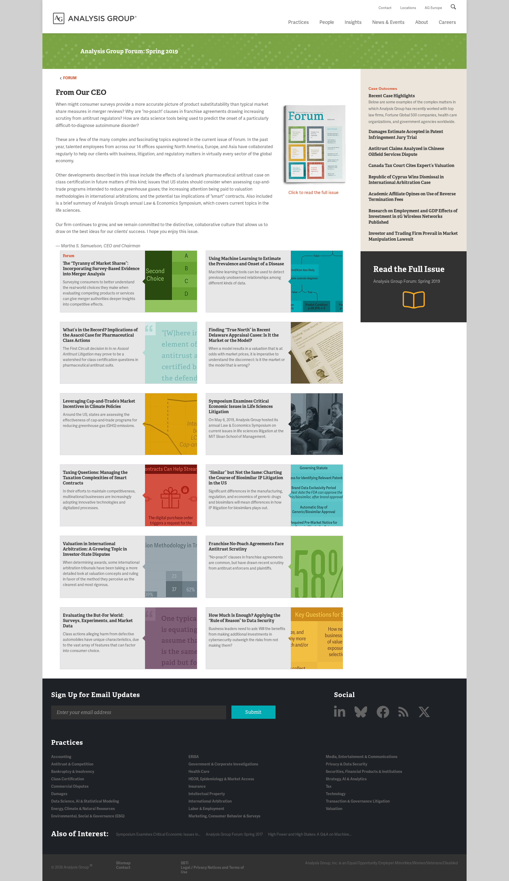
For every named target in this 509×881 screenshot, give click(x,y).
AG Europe (433, 8)
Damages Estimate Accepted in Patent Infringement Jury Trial (405, 134)
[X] (424, 712)
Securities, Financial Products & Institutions (364, 771)
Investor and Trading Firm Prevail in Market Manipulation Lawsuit (413, 236)
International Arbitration (210, 801)
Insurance (197, 786)
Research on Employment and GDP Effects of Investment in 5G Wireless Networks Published (413, 216)
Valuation (334, 809)
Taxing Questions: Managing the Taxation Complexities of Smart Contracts (95, 478)
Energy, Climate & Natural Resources (83, 809)
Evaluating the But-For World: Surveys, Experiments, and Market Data (98, 621)
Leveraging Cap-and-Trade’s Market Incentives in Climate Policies (99, 403)
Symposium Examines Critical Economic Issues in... (158, 834)
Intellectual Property (206, 794)
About (421, 22)
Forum (70, 78)
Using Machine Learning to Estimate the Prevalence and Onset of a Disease (246, 261)
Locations (408, 8)
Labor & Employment (206, 809)
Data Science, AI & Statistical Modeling (85, 801)
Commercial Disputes (70, 786)
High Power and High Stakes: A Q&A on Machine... (310, 834)
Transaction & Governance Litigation (358, 801)
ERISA (193, 757)
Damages (59, 794)
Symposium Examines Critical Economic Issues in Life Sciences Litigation (241, 406)
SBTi (184, 863)
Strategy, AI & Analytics (346, 779)
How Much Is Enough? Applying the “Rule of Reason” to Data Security (244, 618)
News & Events (388, 22)
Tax (328, 786)
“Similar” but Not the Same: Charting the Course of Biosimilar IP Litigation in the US (246, 478)
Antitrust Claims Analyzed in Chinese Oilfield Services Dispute (406, 151)
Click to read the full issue (313, 192)
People (326, 22)
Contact (385, 8)
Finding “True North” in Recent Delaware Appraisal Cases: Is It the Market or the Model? (244, 335)
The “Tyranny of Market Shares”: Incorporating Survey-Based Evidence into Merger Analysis (101, 269)
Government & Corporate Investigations (223, 764)
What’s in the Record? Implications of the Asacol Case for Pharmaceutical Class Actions (100, 335)
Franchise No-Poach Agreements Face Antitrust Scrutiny (246, 546)
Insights (353, 22)
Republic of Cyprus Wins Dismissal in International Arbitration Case (406, 179)
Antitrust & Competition (72, 764)
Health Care (198, 771)
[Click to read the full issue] (313, 145)
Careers (447, 22)
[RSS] (404, 712)
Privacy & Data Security (346, 764)
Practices (298, 22)
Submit (253, 712)
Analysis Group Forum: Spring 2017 (234, 834)
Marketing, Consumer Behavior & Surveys (224, 816)
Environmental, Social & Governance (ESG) (88, 816)
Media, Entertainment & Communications (361, 757)
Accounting (61, 757)
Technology (335, 794)
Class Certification (67, 779)
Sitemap (123, 863)
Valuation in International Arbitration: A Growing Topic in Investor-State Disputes (95, 549)
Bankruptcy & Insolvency (72, 771)
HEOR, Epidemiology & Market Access (221, 779)
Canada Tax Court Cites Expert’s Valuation (411, 165)
